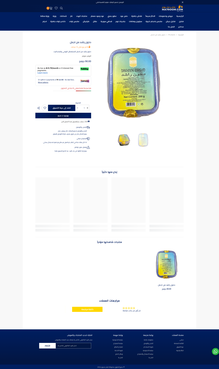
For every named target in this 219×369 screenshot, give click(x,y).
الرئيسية (181, 34)
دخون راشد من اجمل (166, 284)
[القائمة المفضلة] (56, 8)
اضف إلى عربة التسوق (62, 108)
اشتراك (47, 345)
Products (171, 34)
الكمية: (78, 102)
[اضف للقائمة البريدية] (45, 108)
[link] (166, 226)
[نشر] (37, 108)
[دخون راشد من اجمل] (166, 264)
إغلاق (182, 2)
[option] (133, 82)
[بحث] (61, 8)
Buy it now (63, 116)
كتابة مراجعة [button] (87, 309)
